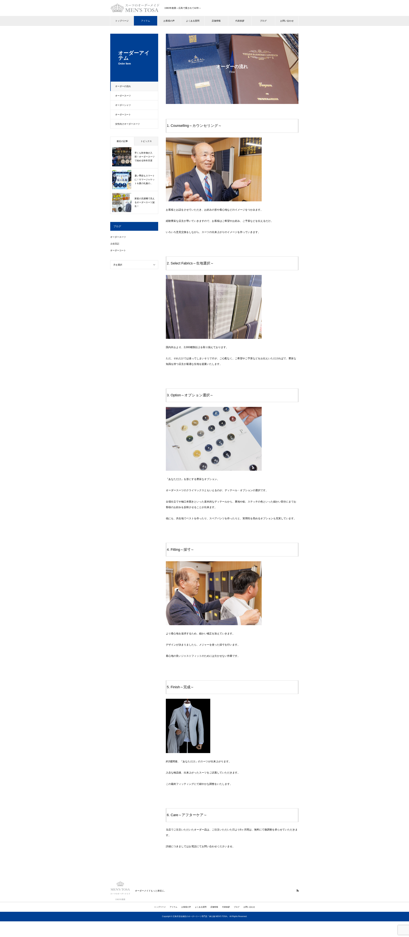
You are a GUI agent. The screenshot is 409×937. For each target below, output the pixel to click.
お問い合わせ (287, 20)
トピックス (146, 141)
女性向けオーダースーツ (127, 124)
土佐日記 (114, 243)
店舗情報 (216, 20)
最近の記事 (122, 141)
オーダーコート (123, 114)
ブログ (263, 20)
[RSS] (298, 890)
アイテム (145, 20)
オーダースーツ (123, 95)
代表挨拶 (239, 20)
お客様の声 (169, 20)
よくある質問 (192, 20)
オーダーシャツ (123, 105)
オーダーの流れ (123, 86)
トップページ (122, 20)
